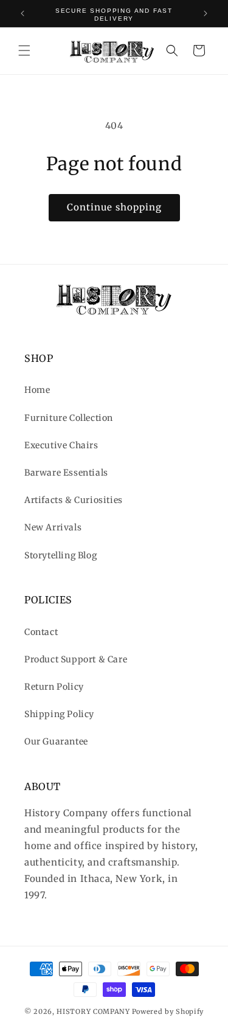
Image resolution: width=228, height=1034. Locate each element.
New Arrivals (52, 527)
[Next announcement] (205, 13)
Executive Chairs (61, 445)
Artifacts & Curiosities (73, 499)
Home (37, 389)
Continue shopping (114, 207)
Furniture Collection (68, 417)
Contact (41, 631)
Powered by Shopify (168, 1011)
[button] (24, 50)
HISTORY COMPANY (93, 1011)
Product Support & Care (75, 659)
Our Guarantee (56, 741)
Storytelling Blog (60, 555)
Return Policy (54, 686)
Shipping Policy (59, 714)
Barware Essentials (66, 472)
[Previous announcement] (22, 13)
